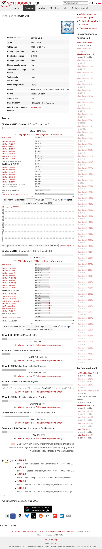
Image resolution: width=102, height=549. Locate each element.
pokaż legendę (67, 245)
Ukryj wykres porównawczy (48, 134)
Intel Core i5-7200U (8, 172)
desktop (43, 202)
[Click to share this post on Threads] (19, 516)
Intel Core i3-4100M (85, 198)
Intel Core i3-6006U (85, 180)
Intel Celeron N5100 (85, 429)
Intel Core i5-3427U (85, 379)
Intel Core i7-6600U (8, 169)
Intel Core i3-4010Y (85, 335)
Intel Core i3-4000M (85, 204)
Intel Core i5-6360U (8, 149)
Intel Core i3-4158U (85, 228)
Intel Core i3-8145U (85, 42)
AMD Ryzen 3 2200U (9, 156)
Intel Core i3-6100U (85, 84)
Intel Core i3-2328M (85, 66)
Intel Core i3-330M (85, 311)
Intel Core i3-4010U (85, 246)
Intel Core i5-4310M (8, 174)
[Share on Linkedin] (61, 515)
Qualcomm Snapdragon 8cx (88, 390)
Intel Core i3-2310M (85, 102)
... (99, 8)
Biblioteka (54, 8)
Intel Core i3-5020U (85, 114)
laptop (69, 199)
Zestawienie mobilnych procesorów (60, 531)
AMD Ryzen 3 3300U (9, 296)
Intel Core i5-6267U (8, 182)
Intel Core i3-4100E (85, 162)
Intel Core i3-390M (85, 126)
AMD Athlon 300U (8, 146)
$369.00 (21, 467)
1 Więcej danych (23, 134)
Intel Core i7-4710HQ (9, 294)
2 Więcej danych (23, 391)
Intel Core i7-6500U (8, 144)
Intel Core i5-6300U (8, 141)
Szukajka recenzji (79, 8)
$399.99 (21, 488)
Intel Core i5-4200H (8, 167)
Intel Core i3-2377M (85, 168)
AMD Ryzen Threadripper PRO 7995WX (15, 194)
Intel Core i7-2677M (85, 423)
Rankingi (29, 8)
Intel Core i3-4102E (85, 353)
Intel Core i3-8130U (85, 435)
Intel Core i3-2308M (85, 348)
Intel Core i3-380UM (86, 341)
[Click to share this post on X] (33, 515)
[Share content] (6, 516)
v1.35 (3, 496)
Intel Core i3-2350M (85, 240)
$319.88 (21, 474)
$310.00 (21, 460)
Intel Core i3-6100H (85, 60)
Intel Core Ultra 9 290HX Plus (11, 317)
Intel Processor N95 (8, 306)
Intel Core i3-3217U (85, 318)
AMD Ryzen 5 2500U (9, 308)
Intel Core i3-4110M (85, 216)
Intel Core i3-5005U (85, 132)
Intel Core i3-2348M (85, 324)
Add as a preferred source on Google (40, 509)
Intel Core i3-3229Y (85, 258)
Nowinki (41, 8)
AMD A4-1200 (6, 264)
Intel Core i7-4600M (8, 151)
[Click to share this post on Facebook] (12, 516)
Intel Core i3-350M (85, 270)
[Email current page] (68, 516)
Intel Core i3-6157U (85, 48)
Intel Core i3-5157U (85, 108)
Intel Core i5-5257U (85, 411)
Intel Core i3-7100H (8, 177)
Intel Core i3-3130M (85, 300)
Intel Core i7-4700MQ (9, 288)
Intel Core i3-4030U (85, 222)
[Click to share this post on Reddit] (40, 515)
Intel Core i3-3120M (85, 96)
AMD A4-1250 (6, 138)
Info (65, 8)
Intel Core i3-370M (85, 144)
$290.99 (21, 481)
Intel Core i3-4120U (85, 174)
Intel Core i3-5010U (85, 138)
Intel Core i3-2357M (85, 306)
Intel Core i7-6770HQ (9, 299)
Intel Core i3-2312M (85, 294)
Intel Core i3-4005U (85, 234)
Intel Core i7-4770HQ (9, 283)
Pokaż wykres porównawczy (48, 345)
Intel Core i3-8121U (86, 54)
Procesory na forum (87, 27)
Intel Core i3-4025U (85, 192)
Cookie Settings (51, 539)
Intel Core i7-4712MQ (9, 271)
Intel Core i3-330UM (86, 329)
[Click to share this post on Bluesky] (26, 516)
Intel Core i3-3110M (85, 210)
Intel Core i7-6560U (8, 154)
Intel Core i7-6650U (8, 285)
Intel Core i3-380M (85, 120)
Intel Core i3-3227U (85, 282)
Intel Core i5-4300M (8, 159)
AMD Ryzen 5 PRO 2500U (10, 301)
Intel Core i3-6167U (85, 90)
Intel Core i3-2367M (85, 156)
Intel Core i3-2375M (85, 264)
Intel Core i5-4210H (8, 179)
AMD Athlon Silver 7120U (88, 373)
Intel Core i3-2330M (85, 78)
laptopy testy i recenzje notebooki (24, 531)
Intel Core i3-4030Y (85, 252)
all (62, 199)
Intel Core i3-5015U (85, 150)
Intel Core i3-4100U (85, 359)
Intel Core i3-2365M (85, 186)
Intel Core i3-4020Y (85, 287)
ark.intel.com (36, 107)
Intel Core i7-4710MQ (9, 278)
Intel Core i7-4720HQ (9, 304)
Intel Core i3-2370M (85, 72)
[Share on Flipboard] (54, 515)
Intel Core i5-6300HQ (9, 268)
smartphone (31, 202)
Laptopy (16, 8)
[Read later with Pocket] (47, 515)
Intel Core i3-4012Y (85, 276)
